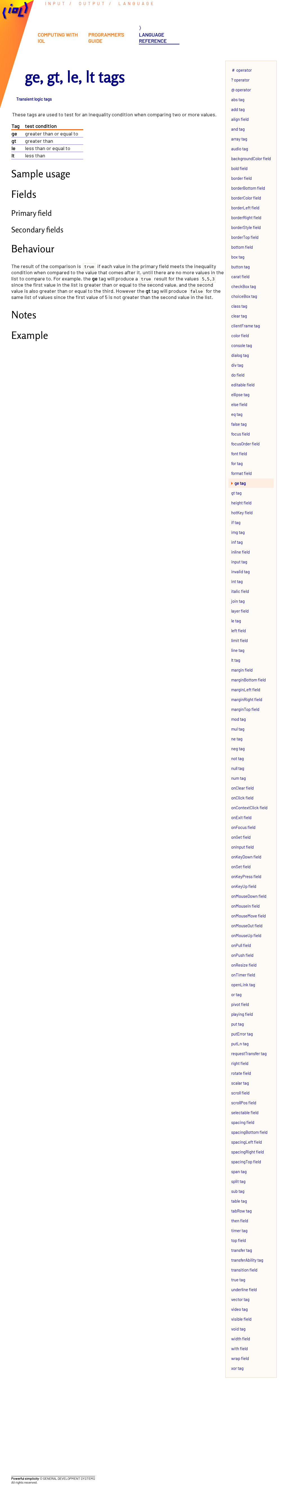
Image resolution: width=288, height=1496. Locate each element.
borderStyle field (246, 227)
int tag (237, 581)
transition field (244, 1269)
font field (239, 453)
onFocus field (243, 827)
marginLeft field (245, 689)
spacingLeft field (246, 1141)
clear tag (239, 315)
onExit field (241, 817)
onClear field (242, 787)
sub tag (237, 1191)
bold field (239, 168)
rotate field (241, 1073)
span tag (239, 1171)
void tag (238, 1328)
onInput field (242, 846)
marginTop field (245, 709)
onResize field (243, 964)
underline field (244, 1289)
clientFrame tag (245, 325)
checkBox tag (243, 286)
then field (239, 1220)
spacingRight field (247, 1151)
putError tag (242, 1033)
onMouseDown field (248, 896)
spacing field (242, 1122)
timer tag (239, 1230)
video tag (239, 1309)
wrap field (240, 1358)
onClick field (242, 797)
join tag (238, 601)
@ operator (241, 89)
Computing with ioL (58, 37)
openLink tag (243, 984)
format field (241, 473)
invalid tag (240, 571)
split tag (238, 1181)
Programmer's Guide (106, 37)
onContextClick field (249, 807)
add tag (238, 109)
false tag (239, 424)
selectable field (244, 1112)
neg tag (238, 748)
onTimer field (243, 974)
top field (238, 1240)
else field (239, 404)
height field (241, 502)
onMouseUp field (246, 935)
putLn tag (240, 1043)
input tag (239, 561)
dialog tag (240, 355)
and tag (238, 129)
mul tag (237, 728)
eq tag (236, 414)
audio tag (239, 148)
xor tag (237, 1368)
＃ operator (241, 69)
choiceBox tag (244, 296)
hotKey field (242, 512)
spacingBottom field (249, 1132)
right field (239, 1063)
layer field (240, 610)
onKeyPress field (246, 876)
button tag (240, 266)
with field (239, 1348)
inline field (240, 551)
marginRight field (246, 699)
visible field (241, 1319)
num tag (238, 778)
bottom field (242, 247)
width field (240, 1338)
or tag (236, 994)
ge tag (240, 483)
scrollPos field (243, 1102)
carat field (240, 276)
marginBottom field (248, 679)
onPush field (242, 955)
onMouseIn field (245, 905)
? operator (240, 79)
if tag (235, 522)
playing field (242, 1014)
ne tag (236, 738)
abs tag (237, 99)
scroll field (240, 1092)
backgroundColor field (251, 158)
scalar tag (240, 1082)
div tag (237, 365)
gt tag (236, 492)
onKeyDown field (246, 856)
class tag (239, 306)
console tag (241, 345)
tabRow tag (241, 1210)
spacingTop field (246, 1161)
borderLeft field (245, 207)
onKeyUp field (243, 886)
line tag (237, 650)
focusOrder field (245, 443)
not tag (237, 758)
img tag (238, 532)
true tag (238, 1279)
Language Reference (153, 37)
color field (240, 335)
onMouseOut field (246, 925)
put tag (237, 1023)
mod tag (238, 719)
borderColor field (246, 197)
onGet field (241, 837)
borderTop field (244, 237)
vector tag (240, 1299)
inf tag (237, 542)
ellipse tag (240, 394)
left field (238, 630)
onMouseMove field (248, 915)
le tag (236, 620)
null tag (237, 768)
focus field (240, 433)
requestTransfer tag (249, 1053)
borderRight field (246, 217)
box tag (237, 256)
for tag (237, 463)
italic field (240, 591)
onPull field (241, 945)
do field (237, 374)
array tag (239, 138)
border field (241, 178)
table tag (239, 1200)
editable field (243, 384)
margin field (242, 669)
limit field (239, 640)
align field (240, 119)
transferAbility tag (247, 1259)
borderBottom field (248, 188)
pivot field (240, 1004)
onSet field (241, 866)
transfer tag (241, 1250)
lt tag (235, 660)
